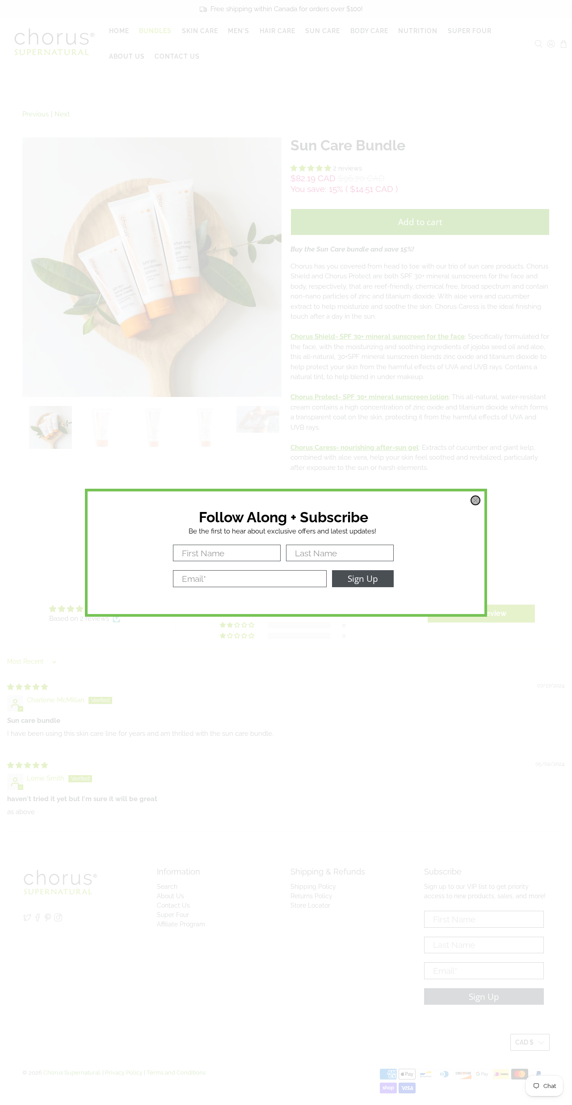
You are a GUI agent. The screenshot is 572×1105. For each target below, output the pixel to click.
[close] (475, 500)
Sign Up (363, 578)
